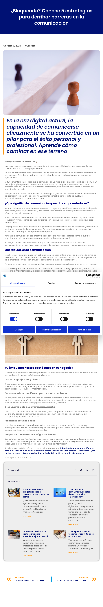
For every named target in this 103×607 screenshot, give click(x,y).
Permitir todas (84, 330)
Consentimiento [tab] (17, 283)
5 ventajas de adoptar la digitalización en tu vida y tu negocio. (53, 453)
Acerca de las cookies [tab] (85, 283)
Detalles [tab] (51, 283)
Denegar (19, 330)
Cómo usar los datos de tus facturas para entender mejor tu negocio (36, 534)
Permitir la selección (51, 330)
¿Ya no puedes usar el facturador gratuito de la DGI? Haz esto (81, 534)
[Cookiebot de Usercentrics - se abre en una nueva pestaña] (88, 276)
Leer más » (27, 516)
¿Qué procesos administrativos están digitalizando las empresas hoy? (79, 493)
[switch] (39, 319)
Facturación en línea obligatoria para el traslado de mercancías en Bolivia (36, 493)
